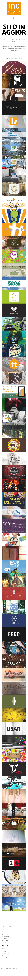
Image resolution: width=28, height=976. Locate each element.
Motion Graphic (9, 58)
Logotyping (22, 57)
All (4, 57)
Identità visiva (15, 57)
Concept (9, 57)
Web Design (21, 58)
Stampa (15, 58)
